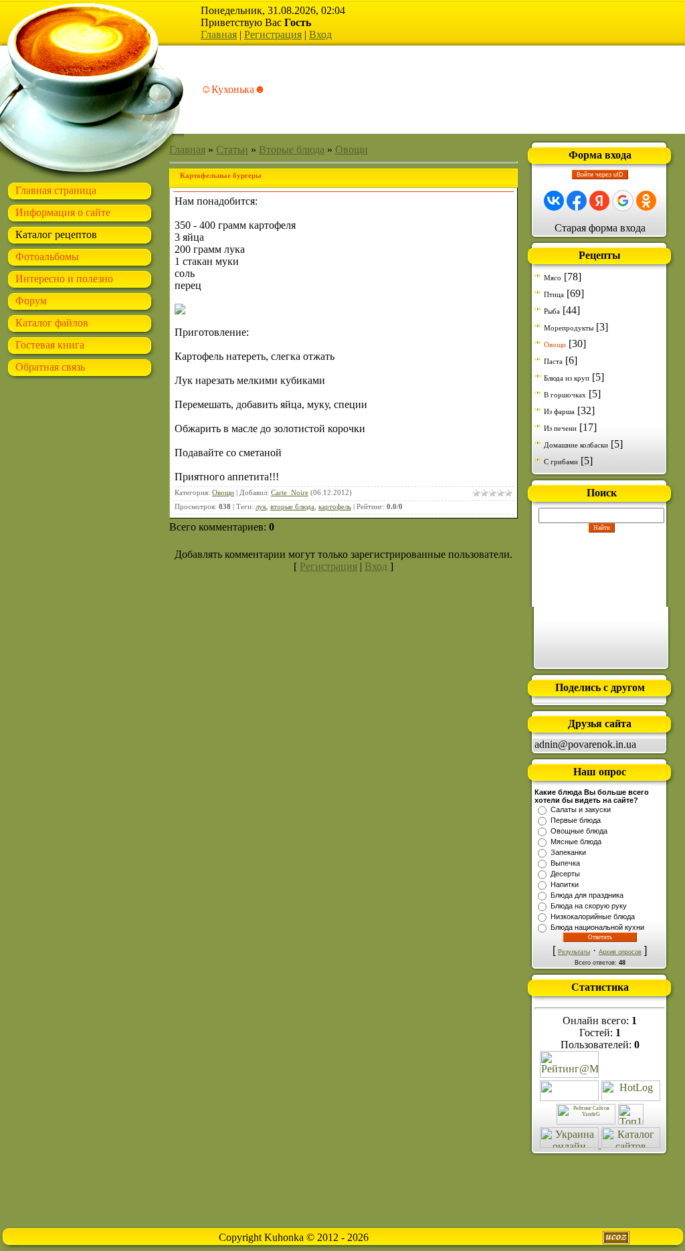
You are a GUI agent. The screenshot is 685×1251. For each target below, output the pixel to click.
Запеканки (568, 852)
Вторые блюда (291, 149)
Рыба (552, 311)
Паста (553, 361)
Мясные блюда (576, 842)
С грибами (561, 462)
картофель (334, 506)
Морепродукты (568, 328)
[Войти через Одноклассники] (646, 201)
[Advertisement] (601, 599)
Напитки (565, 884)
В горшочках (565, 395)
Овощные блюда (579, 831)
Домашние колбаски (576, 445)
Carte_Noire (289, 492)
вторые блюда (292, 506)
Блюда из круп (566, 378)
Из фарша (559, 411)
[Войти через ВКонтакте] (554, 201)
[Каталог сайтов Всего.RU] (630, 1144)
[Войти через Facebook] (577, 201)
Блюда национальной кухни (597, 927)
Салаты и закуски (581, 809)
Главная (219, 34)
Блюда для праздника (587, 895)
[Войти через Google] (622, 200)
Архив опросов (620, 952)
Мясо (552, 278)
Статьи (232, 149)
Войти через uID (600, 174)
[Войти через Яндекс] (599, 201)
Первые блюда (576, 820)
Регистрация (273, 34)
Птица (554, 294)
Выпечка (565, 863)
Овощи (351, 149)
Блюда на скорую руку (589, 906)
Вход (320, 34)
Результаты (574, 952)
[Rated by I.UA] (569, 1097)
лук (261, 506)
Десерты (565, 874)
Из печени (560, 428)
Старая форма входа (600, 227)
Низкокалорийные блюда (593, 916)
